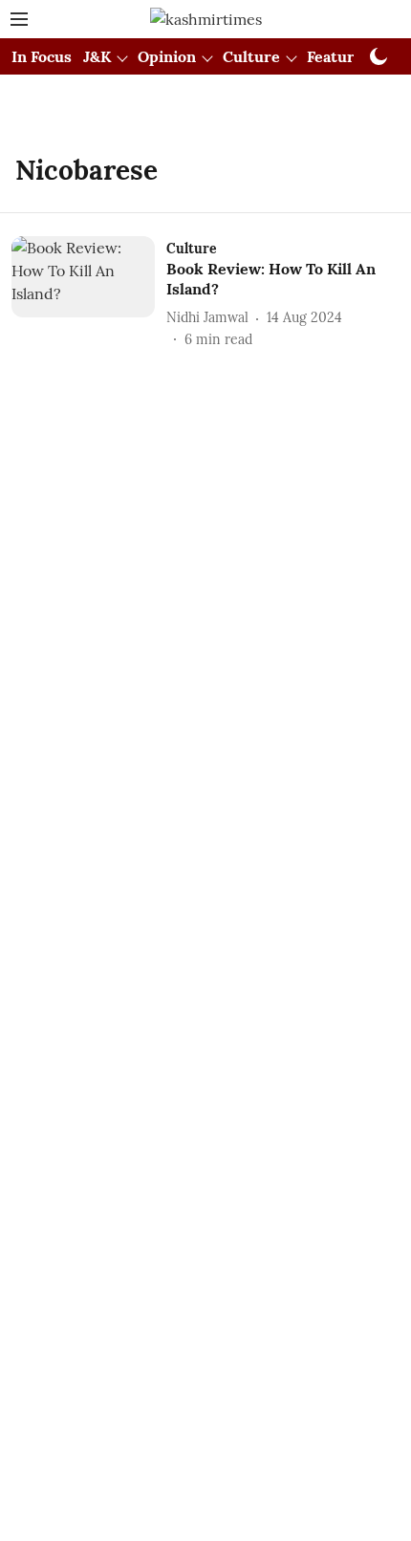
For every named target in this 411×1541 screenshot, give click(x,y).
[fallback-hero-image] (88, 293)
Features (339, 56)
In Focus (41, 56)
